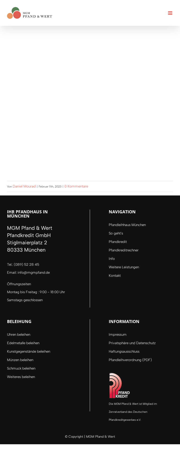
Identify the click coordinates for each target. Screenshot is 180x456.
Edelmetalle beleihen (23, 343)
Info (112, 259)
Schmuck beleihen (21, 368)
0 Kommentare (76, 186)
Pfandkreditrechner (124, 250)
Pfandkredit (118, 242)
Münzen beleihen (20, 360)
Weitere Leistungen (124, 267)
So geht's (116, 233)
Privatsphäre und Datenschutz (132, 343)
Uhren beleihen (18, 334)
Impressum (118, 334)
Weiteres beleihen (21, 377)
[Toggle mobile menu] (170, 13)
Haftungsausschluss (124, 351)
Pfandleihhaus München (127, 225)
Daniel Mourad (24, 186)
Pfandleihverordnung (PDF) (130, 360)
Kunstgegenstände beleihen (28, 351)
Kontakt (115, 275)
